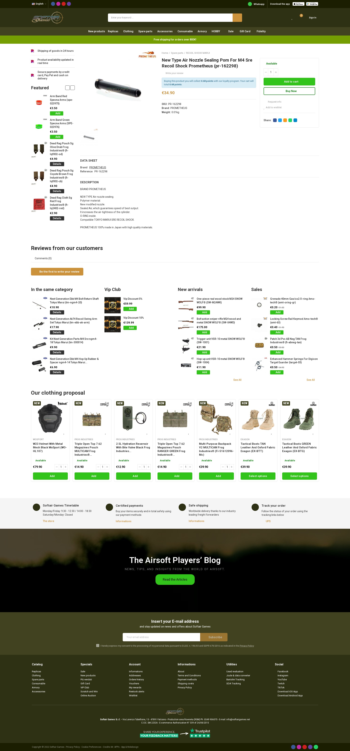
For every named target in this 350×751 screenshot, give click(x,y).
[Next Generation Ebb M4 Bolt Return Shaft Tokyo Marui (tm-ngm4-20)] (39, 305)
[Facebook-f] (53, 4)
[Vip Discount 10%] (112, 324)
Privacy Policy (247, 646)
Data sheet (88, 160)
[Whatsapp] (316, 747)
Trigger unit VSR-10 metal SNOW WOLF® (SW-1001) (221, 340)
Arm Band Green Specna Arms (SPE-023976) (61, 123)
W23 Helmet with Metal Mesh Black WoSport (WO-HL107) (50, 447)
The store (48, 521)
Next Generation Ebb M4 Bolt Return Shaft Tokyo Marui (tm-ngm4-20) (74, 300)
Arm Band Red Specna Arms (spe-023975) (61, 100)
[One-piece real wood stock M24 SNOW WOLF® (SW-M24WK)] (186, 305)
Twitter (280, 120)
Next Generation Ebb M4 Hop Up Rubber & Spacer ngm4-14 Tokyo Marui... (74, 360)
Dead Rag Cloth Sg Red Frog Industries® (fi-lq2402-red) (61, 203)
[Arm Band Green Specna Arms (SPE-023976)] (39, 126)
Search (237, 17)
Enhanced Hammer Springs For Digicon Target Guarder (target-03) (294, 360)
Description (89, 182)
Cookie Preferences (91, 747)
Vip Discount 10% (133, 317)
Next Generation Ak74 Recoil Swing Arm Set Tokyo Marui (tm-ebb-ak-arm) (73, 320)
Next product (316, 53)
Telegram (295, 120)
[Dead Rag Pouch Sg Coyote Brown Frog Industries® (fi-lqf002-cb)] (39, 177)
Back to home (312, 53)
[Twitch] (69, 4)
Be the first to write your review (59, 271)
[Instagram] (58, 4)
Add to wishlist (274, 107)
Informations (123, 521)
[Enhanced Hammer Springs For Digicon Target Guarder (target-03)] (259, 365)
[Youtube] (64, 4)
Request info (274, 101)
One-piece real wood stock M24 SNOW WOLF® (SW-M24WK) (219, 300)
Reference (86, 171)
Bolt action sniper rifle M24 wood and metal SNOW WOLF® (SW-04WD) (219, 320)
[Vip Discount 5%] (112, 305)
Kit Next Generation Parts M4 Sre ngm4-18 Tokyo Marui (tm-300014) (73, 340)
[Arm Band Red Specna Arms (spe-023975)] (39, 103)
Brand (84, 167)
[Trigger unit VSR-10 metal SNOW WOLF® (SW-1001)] (186, 345)
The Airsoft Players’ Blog (175, 560)
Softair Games (57, 747)
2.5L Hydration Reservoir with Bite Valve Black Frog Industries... (133, 447)
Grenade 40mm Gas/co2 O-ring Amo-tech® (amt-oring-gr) (292, 300)
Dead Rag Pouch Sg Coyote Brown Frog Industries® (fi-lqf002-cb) (61, 176)
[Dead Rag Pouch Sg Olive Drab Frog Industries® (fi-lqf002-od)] (39, 150)
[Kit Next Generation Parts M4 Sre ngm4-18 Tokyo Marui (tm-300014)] (39, 345)
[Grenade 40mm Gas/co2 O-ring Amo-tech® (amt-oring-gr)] (259, 305)
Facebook (275, 120)
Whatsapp (259, 4)
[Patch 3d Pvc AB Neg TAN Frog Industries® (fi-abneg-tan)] (259, 345)
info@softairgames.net (238, 719)
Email (285, 120)
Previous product (307, 53)
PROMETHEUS (178, 108)
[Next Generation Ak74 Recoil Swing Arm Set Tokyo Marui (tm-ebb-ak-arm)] (39, 325)
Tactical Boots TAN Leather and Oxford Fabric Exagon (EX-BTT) (258, 447)
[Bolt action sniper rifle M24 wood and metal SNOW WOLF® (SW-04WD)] (186, 325)
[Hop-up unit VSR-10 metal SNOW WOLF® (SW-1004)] (186, 365)
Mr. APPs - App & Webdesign (125, 747)
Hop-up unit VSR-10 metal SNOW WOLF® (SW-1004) (221, 360)
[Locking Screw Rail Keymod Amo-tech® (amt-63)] (259, 325)
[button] (67, 87)
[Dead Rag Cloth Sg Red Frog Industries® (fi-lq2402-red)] (39, 204)
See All (237, 379)
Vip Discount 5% (132, 298)
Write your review (174, 73)
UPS (268, 521)
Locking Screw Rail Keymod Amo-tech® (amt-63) (294, 320)
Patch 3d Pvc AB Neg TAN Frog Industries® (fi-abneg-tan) (288, 340)
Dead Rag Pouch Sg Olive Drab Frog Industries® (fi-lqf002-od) (61, 149)
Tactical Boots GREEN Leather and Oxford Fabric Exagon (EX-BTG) (299, 447)
